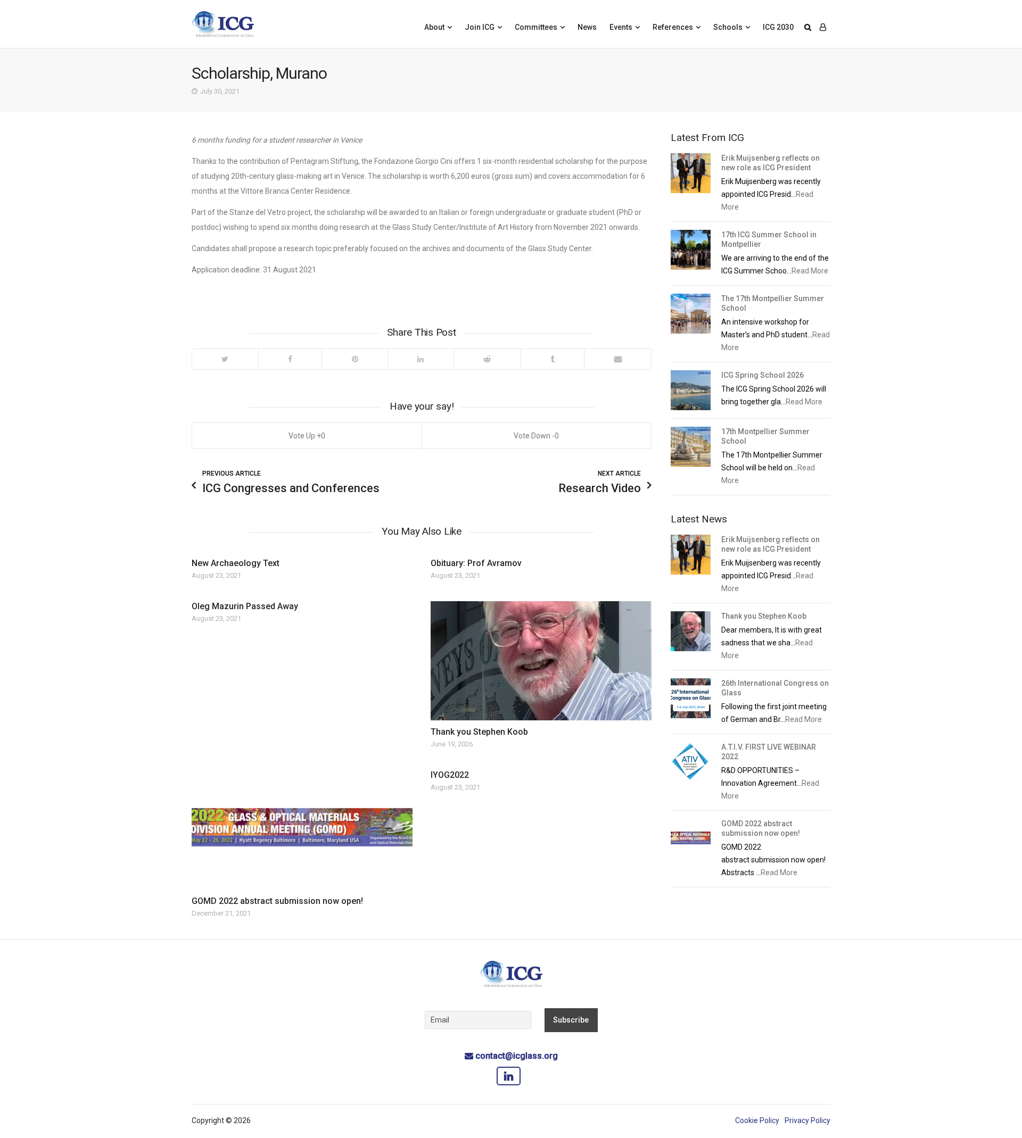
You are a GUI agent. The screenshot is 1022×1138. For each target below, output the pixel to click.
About (434, 27)
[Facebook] (290, 359)
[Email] (617, 359)
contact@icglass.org (516, 1056)
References (673, 27)
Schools (728, 27)
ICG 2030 (778, 27)
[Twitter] (225, 359)
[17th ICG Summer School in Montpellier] (691, 250)
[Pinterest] (355, 359)
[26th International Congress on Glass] (691, 698)
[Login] (822, 27)
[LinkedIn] (421, 359)
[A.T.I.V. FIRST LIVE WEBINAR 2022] (691, 762)
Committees (536, 27)
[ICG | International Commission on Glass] (223, 24)
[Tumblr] (552, 359)
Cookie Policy (757, 1120)
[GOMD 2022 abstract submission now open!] (302, 829)
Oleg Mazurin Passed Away (245, 606)
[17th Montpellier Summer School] (691, 447)
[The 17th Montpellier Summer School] (691, 314)
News (587, 27)
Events (620, 27)
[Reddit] (487, 359)
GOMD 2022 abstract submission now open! (277, 901)
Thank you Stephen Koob (479, 732)
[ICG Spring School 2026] (691, 390)
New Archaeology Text (235, 563)
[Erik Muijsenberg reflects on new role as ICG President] (691, 173)
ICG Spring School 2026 (762, 375)
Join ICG (479, 27)
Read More (810, 271)
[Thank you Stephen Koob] (541, 660)
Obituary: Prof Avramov (476, 563)
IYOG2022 (450, 775)
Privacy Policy (807, 1120)
